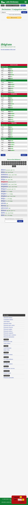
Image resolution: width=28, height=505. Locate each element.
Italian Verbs (6, 350)
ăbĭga (7, 179)
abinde (4, 203)
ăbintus (5, 205)
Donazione (14, 17)
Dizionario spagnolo (8, 333)
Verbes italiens (7, 343)
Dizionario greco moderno (10, 335)
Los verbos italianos (8, 359)
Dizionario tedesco (8, 331)
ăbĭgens (8, 189)
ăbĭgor (7, 201)
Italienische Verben (8, 354)
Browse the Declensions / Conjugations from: (14, 218)
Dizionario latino (7, 323)
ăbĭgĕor (7, 194)
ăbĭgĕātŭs (9, 186)
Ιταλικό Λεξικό (7, 373)
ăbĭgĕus (8, 196)
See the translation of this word (8, 49)
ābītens (8, 210)
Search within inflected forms (15, 14)
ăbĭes (7, 172)
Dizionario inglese (8, 329)
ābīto (6, 215)
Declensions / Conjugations (12, 5)
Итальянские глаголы (9, 368)
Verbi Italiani (7, 321)
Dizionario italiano (8, 317)
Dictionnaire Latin (8, 341)
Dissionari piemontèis (9, 377)
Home (2, 5)
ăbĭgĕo (6, 191)
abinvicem (6, 208)
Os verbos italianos (8, 363)
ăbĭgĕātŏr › (24, 155)
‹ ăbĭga (3, 155)
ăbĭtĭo (7, 213)
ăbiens (8, 170)
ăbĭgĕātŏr (9, 184)
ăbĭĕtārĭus (9, 174)
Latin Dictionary (7, 348)
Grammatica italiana (8, 319)
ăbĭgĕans (23, 5)
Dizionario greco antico (9, 325)
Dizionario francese (8, 327)
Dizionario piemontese (9, 337)
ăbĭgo (6, 198)
